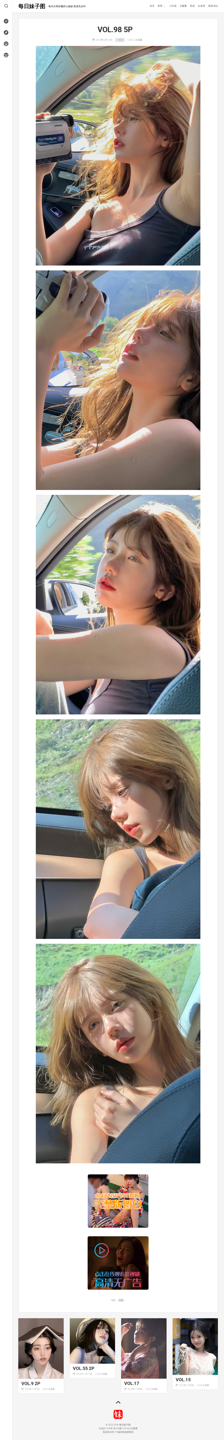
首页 (152, 5)
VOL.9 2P (30, 1383)
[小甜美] (6, 55)
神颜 (121, 1300)
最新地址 (213, 5)
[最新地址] (6, 32)
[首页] (6, 21)
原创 (192, 5)
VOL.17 (131, 1383)
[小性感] (6, 44)
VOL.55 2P (83, 1368)
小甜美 (183, 5)
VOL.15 (183, 1380)
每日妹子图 (31, 6)
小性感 (172, 5)
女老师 (201, 5)
